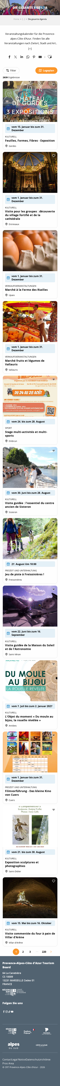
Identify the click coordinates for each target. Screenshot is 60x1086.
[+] (30, 48)
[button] (35, 8)
